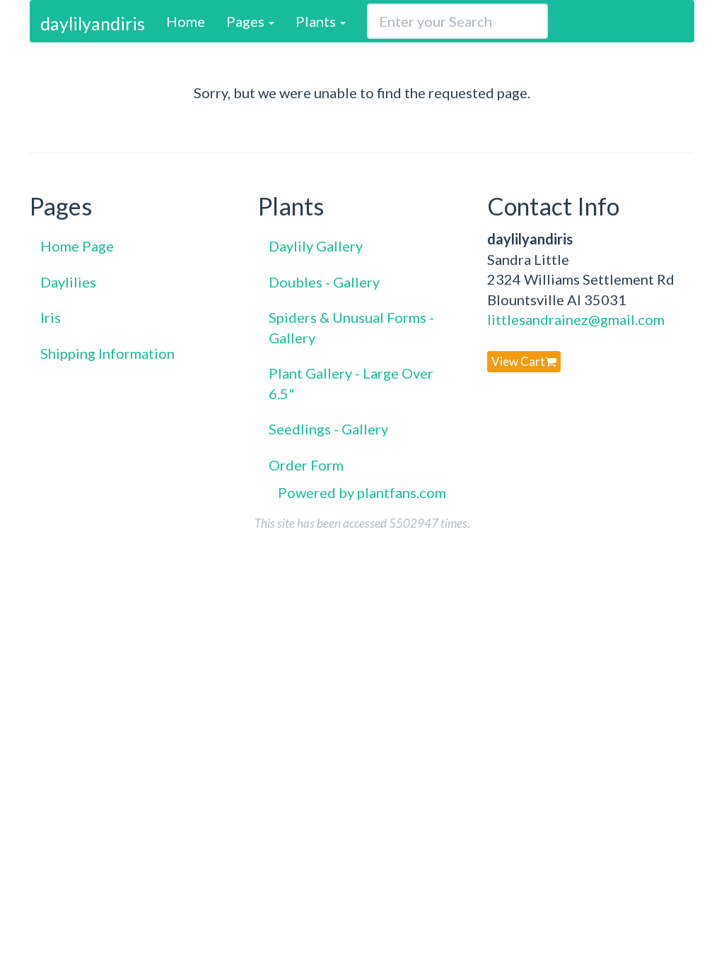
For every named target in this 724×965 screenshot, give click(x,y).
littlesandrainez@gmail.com (576, 319)
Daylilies (68, 281)
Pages (246, 21)
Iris (50, 317)
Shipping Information (107, 353)
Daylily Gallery (316, 245)
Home (185, 21)
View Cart (518, 361)
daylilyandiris (92, 23)
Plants (317, 21)
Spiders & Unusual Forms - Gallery (351, 327)
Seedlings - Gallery (328, 428)
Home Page (77, 245)
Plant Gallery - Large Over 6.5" (351, 383)
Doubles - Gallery (324, 281)
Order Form (306, 464)
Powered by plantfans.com (362, 492)
